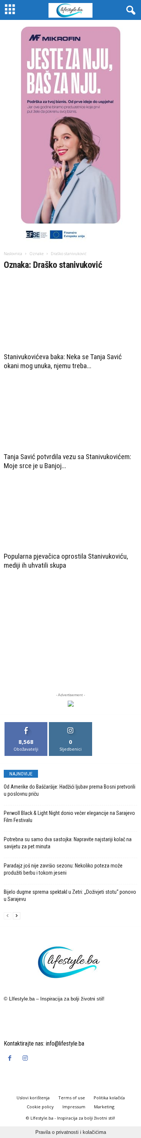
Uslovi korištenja (33, 1097)
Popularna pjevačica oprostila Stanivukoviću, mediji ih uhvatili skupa (66, 561)
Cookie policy (40, 1106)
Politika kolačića (109, 1097)
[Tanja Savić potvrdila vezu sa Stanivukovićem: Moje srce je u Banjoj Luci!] (70, 413)
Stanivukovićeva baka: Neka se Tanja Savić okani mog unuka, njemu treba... (63, 361)
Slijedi (70, 725)
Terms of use (71, 1097)
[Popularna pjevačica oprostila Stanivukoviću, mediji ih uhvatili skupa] (70, 513)
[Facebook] (11, 1058)
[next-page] (16, 915)
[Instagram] (26, 1058)
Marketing (104, 1106)
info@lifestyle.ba (65, 1043)
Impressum (73, 1106)
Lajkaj (26, 725)
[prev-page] (7, 915)
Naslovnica (13, 253)
